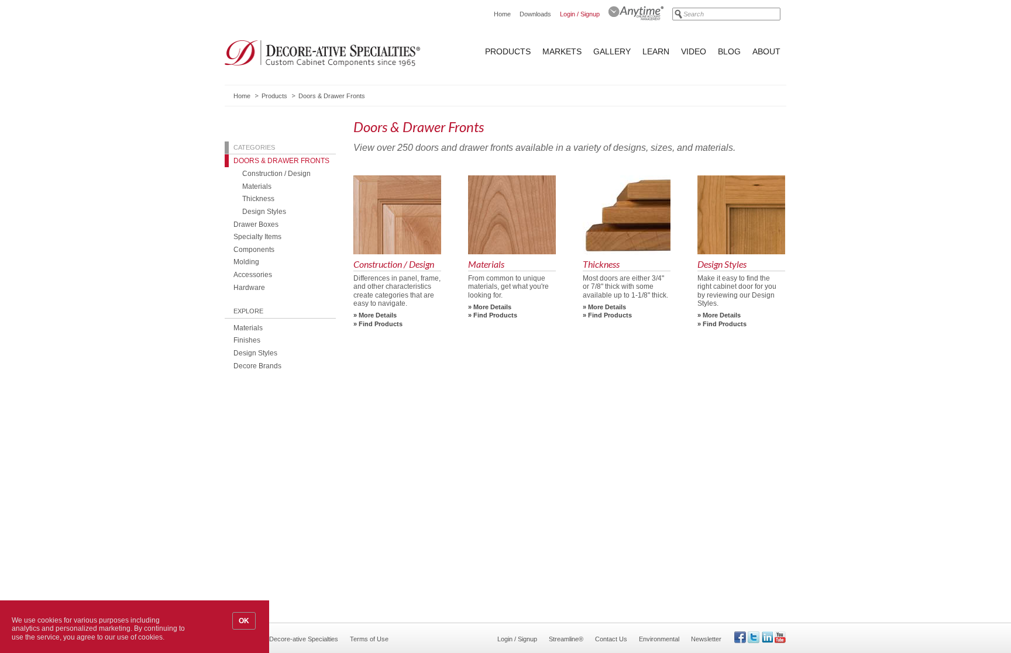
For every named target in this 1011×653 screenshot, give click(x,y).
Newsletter (706, 638)
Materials (256, 186)
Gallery (612, 51)
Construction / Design (276, 173)
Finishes (246, 340)
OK (244, 621)
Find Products (381, 323)
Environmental (659, 638)
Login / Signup (580, 14)
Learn (655, 51)
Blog (729, 51)
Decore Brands (257, 365)
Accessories (252, 274)
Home (502, 14)
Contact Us (611, 638)
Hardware (249, 287)
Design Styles (264, 211)
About (766, 51)
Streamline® (566, 638)
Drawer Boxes (255, 224)
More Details (378, 315)
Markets (562, 51)
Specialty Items (257, 236)
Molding (246, 261)
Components (253, 249)
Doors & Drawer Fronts (281, 160)
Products (508, 51)
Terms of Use (369, 638)
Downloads (535, 14)
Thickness (258, 198)
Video (693, 51)
